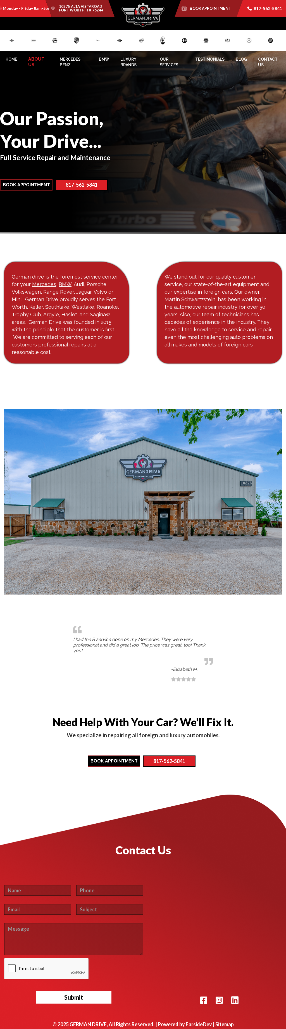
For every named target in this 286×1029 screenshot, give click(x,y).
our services (169, 62)
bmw (104, 59)
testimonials (210, 59)
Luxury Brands (128, 62)
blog (241, 59)
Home (11, 59)
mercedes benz (70, 62)
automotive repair (195, 307)
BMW (65, 284)
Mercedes (44, 284)
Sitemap (224, 1024)
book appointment (210, 8)
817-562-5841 (268, 8)
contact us (268, 62)
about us (36, 61)
